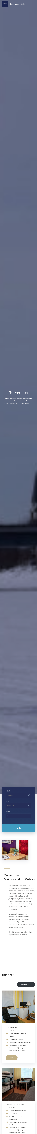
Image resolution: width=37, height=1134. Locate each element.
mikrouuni (12, 1050)
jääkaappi (21, 1048)
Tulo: (8, 791)
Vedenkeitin (21, 1050)
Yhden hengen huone (14, 1027)
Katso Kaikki (26, 984)
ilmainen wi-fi (13, 1048)
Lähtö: (8, 801)
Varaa (12, 1058)
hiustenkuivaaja (22, 1046)
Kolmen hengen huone (15, 1104)
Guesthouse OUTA (17, 4)
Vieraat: (8, 812)
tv (16, 1050)
